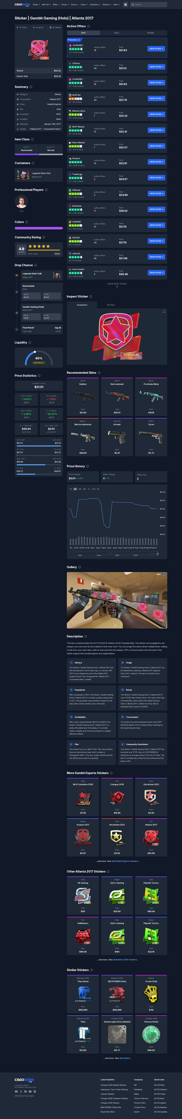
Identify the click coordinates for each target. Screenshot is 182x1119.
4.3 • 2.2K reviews (76, 213)
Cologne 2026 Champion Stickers (114, 1098)
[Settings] (125, 4)
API (135, 1085)
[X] (22, 1091)
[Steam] (36, 1091)
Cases (83, 4)
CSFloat (76, 63)
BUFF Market (78, 126)
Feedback (138, 1089)
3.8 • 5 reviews (75, 245)
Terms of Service (141, 1098)
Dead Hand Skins (108, 1112)
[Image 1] (115, 625)
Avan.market (78, 269)
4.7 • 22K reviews (76, 181)
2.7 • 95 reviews (75, 102)
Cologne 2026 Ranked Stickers (113, 1085)
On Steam (56, 27)
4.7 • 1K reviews (75, 134)
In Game (23, 27)
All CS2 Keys (159, 1098)
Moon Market (78, 142)
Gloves (74, 4)
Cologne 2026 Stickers (110, 1103)
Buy (83, 33)
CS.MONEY (78, 45)
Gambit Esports (54, 104)
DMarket (76, 190)
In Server (39, 27)
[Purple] (39, 228)
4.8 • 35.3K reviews (76, 165)
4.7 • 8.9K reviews (76, 52)
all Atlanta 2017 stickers (125, 959)
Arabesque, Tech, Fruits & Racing (114, 1089)
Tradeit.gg (77, 174)
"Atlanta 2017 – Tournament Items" (45, 129)
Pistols (35, 4)
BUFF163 (76, 95)
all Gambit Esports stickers (125, 861)
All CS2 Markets (160, 1107)
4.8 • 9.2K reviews (76, 70)
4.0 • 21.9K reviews (76, 197)
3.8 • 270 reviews (76, 149)
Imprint (136, 1112)
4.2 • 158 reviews (76, 229)
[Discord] (17, 1091)
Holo (59, 109)
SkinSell (76, 237)
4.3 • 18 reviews (75, 260)
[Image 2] (119, 625)
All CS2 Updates (160, 1112)
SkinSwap (76, 206)
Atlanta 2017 (55, 99)
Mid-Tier (45, 4)
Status (136, 1094)
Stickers (106, 4)
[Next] (163, 600)
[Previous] (70, 600)
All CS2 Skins (159, 1085)
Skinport (76, 158)
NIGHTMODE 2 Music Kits (111, 1107)
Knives (64, 4)
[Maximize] (164, 311)
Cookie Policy (139, 1107)
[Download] (70, 624)
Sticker (58, 94)
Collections (94, 4)
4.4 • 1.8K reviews (76, 276)
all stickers (125, 1058)
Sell (117, 33)
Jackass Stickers (107, 1094)
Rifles (55, 4)
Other (115, 4)
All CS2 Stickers (160, 1089)
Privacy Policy (140, 1103)
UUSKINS (76, 222)
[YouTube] (31, 1091)
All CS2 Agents (160, 1103)
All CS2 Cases (159, 1094)
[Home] (23, 5)
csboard (76, 253)
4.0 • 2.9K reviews (76, 118)
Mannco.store (78, 111)
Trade (150, 33)
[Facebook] (26, 1091)
